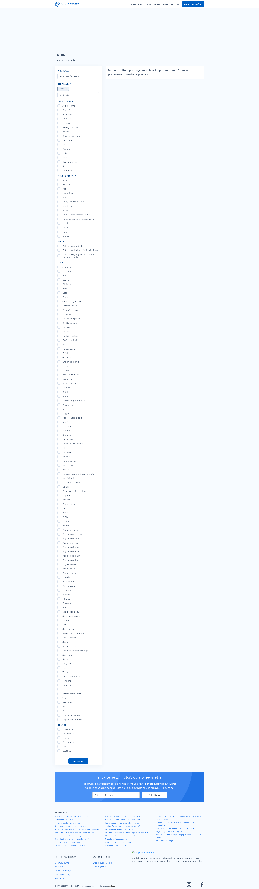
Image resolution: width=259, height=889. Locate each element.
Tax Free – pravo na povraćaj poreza (70, 845)
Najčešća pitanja (63, 870)
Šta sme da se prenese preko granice (71, 826)
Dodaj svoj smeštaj (193, 4)
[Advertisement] (129, 29)
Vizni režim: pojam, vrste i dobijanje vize (122, 816)
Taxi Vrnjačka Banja (164, 840)
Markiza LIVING (111, 836)
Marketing (60, 878)
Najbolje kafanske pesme (116, 839)
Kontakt (59, 866)
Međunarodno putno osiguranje (68, 836)
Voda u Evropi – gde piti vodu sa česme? (122, 826)
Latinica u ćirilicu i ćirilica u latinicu (119, 842)
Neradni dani (83, 816)
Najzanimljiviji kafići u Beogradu (169, 831)
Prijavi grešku (99, 866)
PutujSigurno (61, 60)
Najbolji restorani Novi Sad (116, 845)
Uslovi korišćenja (63, 874)
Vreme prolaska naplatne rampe (69, 823)
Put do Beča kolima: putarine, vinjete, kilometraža (126, 832)
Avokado (111, 886)
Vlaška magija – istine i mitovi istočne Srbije (175, 828)
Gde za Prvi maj (133, 819)
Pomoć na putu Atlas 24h (65, 816)
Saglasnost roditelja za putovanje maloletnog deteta (77, 829)
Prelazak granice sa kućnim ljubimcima (122, 823)
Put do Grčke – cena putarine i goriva (121, 829)
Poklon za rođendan (128, 836)
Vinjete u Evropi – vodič (115, 819)
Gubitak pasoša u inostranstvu (68, 842)
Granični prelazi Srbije (64, 819)
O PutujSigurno (62, 862)
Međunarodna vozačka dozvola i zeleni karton (74, 832)
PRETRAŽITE (78, 761)
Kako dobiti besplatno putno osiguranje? (72, 839)
